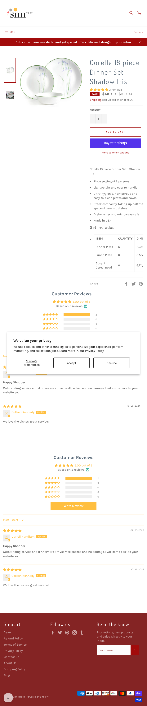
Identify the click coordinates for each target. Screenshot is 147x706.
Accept (71, 363)
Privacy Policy (13, 650)
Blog (7, 675)
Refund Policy (13, 638)
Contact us (11, 657)
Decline (111, 363)
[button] (99, 89)
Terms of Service (15, 644)
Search (9, 632)
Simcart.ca (19, 696)
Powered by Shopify (37, 696)
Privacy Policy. (94, 351)
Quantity (95, 110)
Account (138, 32)
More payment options (115, 152)
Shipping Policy (14, 669)
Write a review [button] (73, 506)
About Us (10, 663)
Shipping (95, 99)
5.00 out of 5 (81, 301)
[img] (12, 406)
